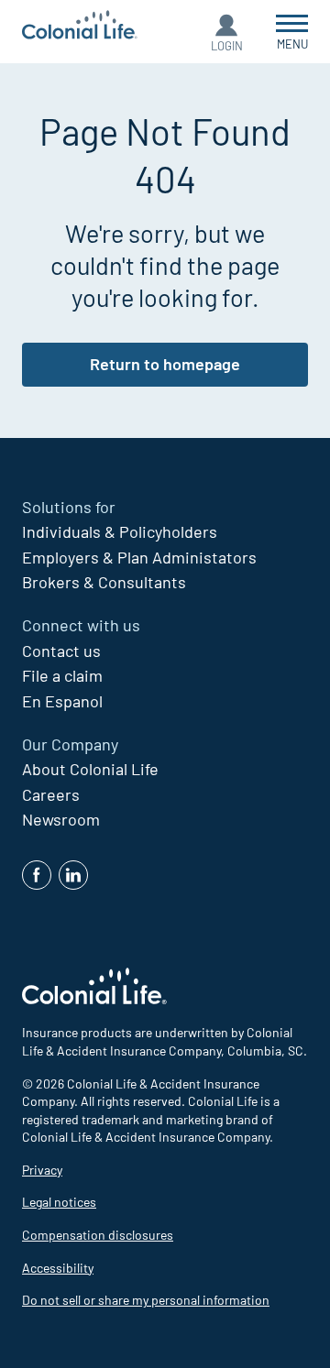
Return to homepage (165, 364)
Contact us (61, 650)
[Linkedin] (73, 875)
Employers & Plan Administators (139, 557)
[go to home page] (80, 27)
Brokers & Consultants (104, 582)
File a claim (62, 675)
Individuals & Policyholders (119, 531)
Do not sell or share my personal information (146, 1300)
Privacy (42, 1169)
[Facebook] (36, 875)
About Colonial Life (90, 769)
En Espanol (62, 701)
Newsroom (61, 819)
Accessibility (58, 1267)
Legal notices (59, 1201)
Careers (51, 794)
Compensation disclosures (97, 1234)
